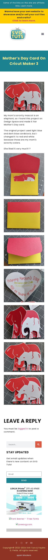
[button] (42, 34)
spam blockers (24, 555)
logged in (23, 428)
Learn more (26, 6)
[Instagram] (21, 543)
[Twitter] (26, 543)
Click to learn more (23, 20)
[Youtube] (31, 543)
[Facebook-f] (16, 543)
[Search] (38, 444)
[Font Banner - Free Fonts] (24, 518)
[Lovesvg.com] (24, 524)
